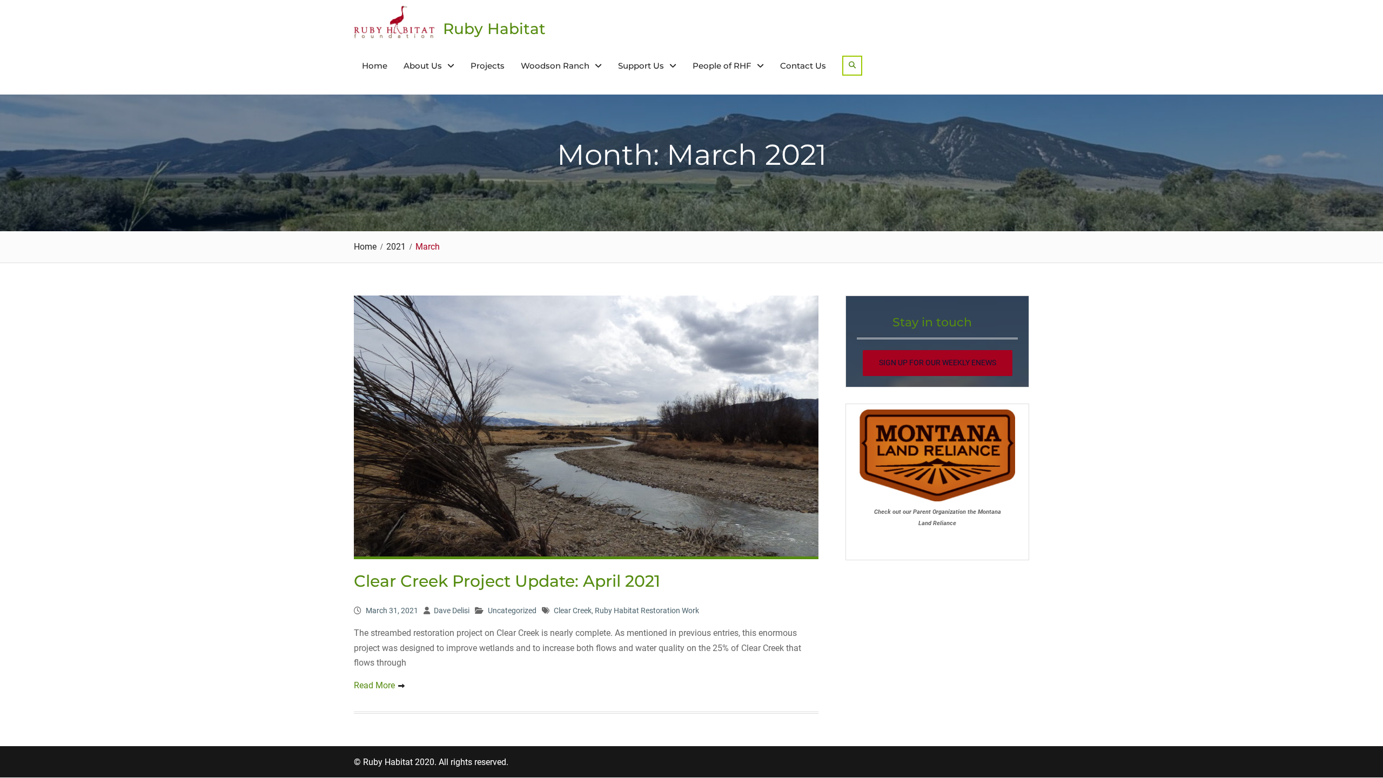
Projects (488, 66)
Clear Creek (573, 610)
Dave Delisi (451, 610)
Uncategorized (512, 610)
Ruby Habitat (494, 28)
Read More (374, 685)
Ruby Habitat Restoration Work (647, 610)
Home (374, 66)
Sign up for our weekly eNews (937, 362)
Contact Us (803, 66)
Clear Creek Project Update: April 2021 (507, 581)
